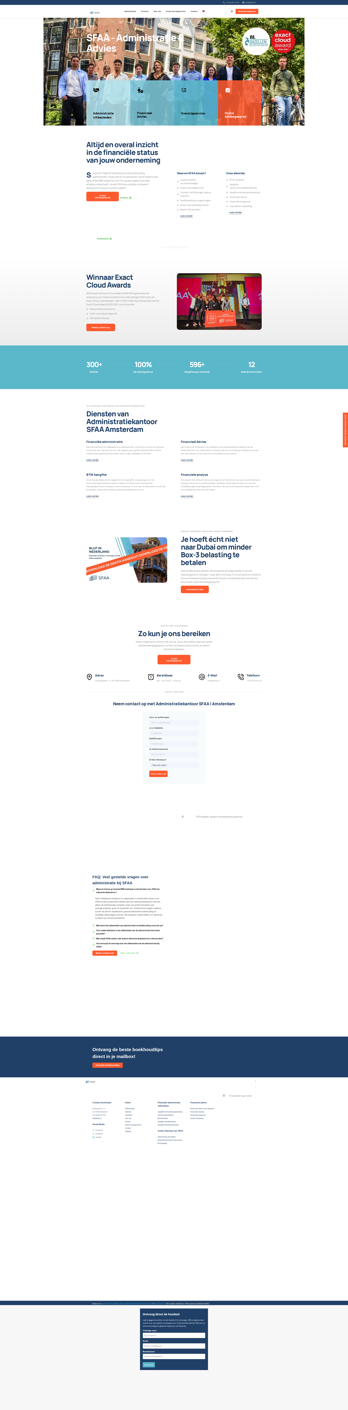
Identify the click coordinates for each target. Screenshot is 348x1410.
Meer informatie (127, 953)
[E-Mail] (202, 677)
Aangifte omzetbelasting (166, 1122)
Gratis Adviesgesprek (235, 115)
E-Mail (212, 675)
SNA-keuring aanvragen (167, 1137)
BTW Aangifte (96, 475)
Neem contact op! (105, 953)
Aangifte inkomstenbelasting (168, 1125)
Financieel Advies (193, 442)
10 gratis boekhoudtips (107, 1065)
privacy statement (126, 1304)
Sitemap (128, 1131)
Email (146, 1341)
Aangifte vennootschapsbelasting (170, 1112)
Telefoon (253, 675)
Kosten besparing (196, 1118)
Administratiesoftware (166, 1115)
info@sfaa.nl (250, 2)
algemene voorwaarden (110, 1304)
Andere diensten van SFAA (170, 1131)
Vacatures (128, 1115)
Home (128, 1102)
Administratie (130, 1109)
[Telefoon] (241, 677)
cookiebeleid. (160, 1304)
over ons (128, 1118)
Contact (128, 1128)
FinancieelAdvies (144, 115)
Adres (99, 675)
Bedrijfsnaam (149, 1351)
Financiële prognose (198, 1115)
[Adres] (89, 677)
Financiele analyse (194, 475)
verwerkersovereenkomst (143, 1304)
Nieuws (128, 1122)
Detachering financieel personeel (170, 1140)
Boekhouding (163, 1118)
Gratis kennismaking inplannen (345, 430)
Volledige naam (150, 1330)
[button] (129, 890)
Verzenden (148, 1365)
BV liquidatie (162, 1143)
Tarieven (124, 198)
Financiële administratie (104, 442)
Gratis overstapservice (133, 1125)
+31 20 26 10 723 (232, 2)
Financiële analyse (197, 1112)
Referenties (102, 239)
